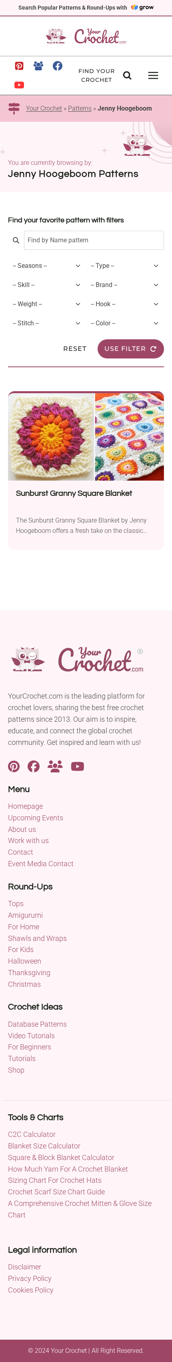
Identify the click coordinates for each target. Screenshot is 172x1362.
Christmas (24, 984)
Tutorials (22, 1058)
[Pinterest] (19, 65)
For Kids (21, 949)
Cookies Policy (31, 1290)
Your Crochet (44, 108)
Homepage (25, 806)
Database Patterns (37, 1024)
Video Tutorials (31, 1035)
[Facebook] (57, 65)
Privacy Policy (30, 1278)
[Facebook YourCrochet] (34, 765)
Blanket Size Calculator (44, 1146)
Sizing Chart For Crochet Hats (55, 1180)
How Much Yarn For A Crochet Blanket (68, 1169)
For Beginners (29, 1047)
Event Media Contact (41, 863)
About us (22, 829)
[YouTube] (19, 85)
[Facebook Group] (38, 65)
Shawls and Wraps (37, 938)
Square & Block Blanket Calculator (61, 1157)
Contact (20, 852)
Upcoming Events (35, 818)
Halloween (24, 961)
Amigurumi (25, 915)
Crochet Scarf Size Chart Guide (56, 1192)
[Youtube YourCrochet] (77, 765)
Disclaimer (24, 1267)
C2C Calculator (32, 1134)
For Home (23, 927)
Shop (16, 1070)
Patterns (80, 108)
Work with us (28, 840)
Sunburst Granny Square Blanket (74, 493)
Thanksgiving (29, 972)
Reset (74, 348)
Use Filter (125, 348)
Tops (16, 903)
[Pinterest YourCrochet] (14, 765)
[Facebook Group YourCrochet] (55, 765)
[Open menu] (153, 75)
